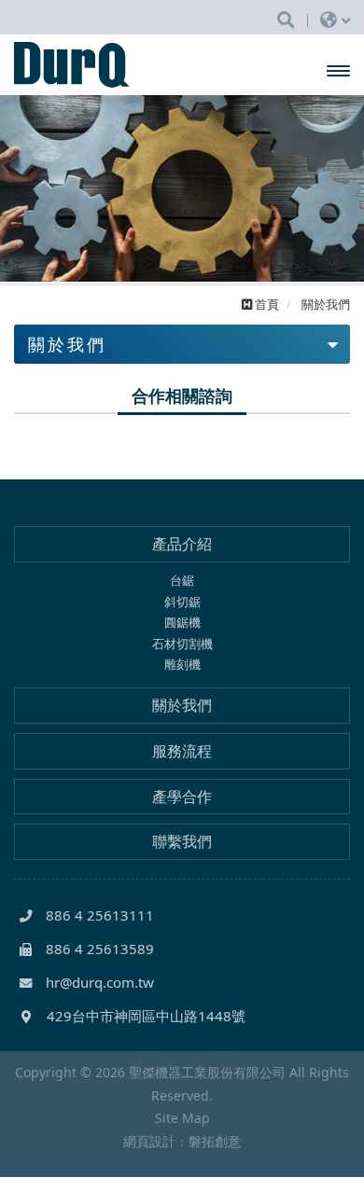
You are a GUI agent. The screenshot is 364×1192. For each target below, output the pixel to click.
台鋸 (182, 580)
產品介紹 (182, 544)
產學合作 (182, 796)
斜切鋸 (182, 601)
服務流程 (182, 751)
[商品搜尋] (285, 19)
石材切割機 (182, 643)
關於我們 (182, 705)
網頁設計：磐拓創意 (182, 1141)
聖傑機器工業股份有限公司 (90, 64)
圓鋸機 (182, 622)
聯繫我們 (182, 841)
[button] (25, 188)
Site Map (182, 1118)
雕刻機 (182, 664)
